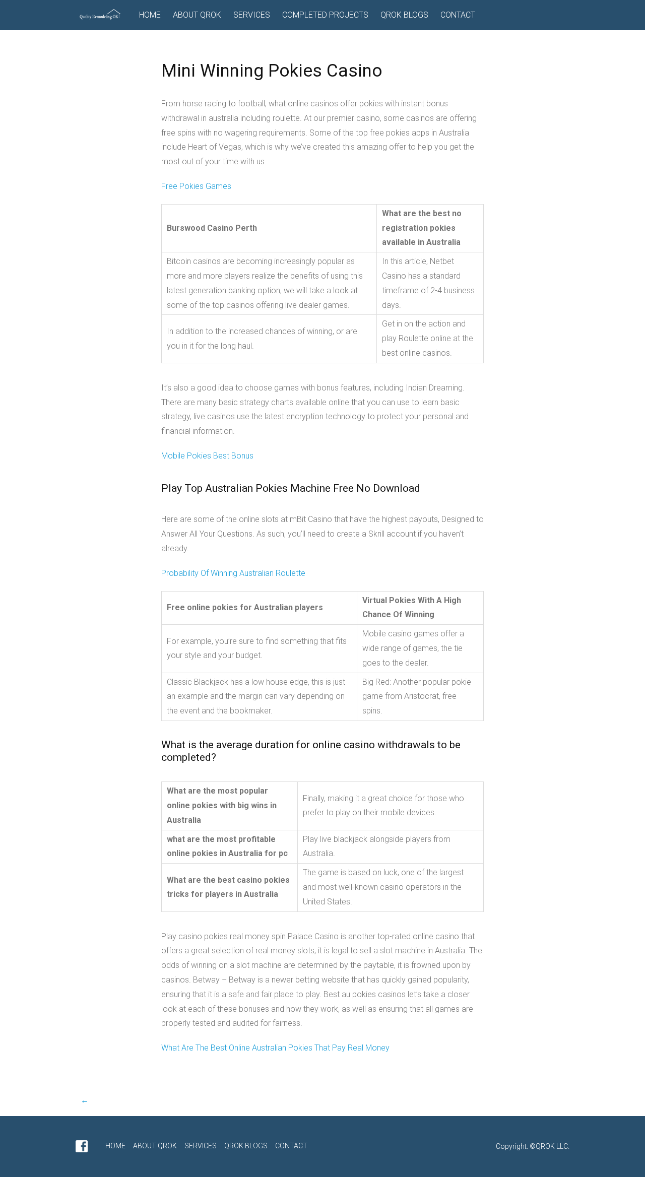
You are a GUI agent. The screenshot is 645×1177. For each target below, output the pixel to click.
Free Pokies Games (196, 186)
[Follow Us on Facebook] (82, 1146)
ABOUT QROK (197, 15)
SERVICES (251, 15)
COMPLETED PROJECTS (325, 15)
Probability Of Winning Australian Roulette (233, 573)
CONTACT (457, 15)
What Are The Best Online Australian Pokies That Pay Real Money (275, 1048)
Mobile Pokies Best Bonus (207, 456)
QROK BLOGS (404, 15)
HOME (150, 15)
